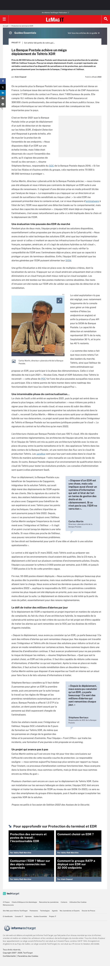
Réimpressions (8, 905)
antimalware (92, 201)
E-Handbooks (8, 916)
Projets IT (52, 916)
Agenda (55, 911)
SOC (51, 165)
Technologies (45, 911)
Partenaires (34, 911)
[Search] (105, 19)
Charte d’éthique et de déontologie (24, 902)
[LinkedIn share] (3, 93)
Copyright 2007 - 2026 (12, 953)
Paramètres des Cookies (28, 956)
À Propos (6, 902)
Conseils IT (19, 916)
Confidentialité (9, 956)
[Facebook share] (3, 81)
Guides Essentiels (40, 916)
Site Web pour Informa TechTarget (15, 911)
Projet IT (15, 43)
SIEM (68, 260)
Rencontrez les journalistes (49, 902)
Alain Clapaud (20, 77)
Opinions (28, 916)
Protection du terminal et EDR (22, 26)
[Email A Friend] (3, 104)
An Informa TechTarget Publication (54, 12)
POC (43, 378)
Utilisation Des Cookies (78, 902)
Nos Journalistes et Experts (70, 911)
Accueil (5, 26)
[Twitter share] (3, 87)
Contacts (64, 902)
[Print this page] (3, 99)
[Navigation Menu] (4, 19)
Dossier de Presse (88, 911)
